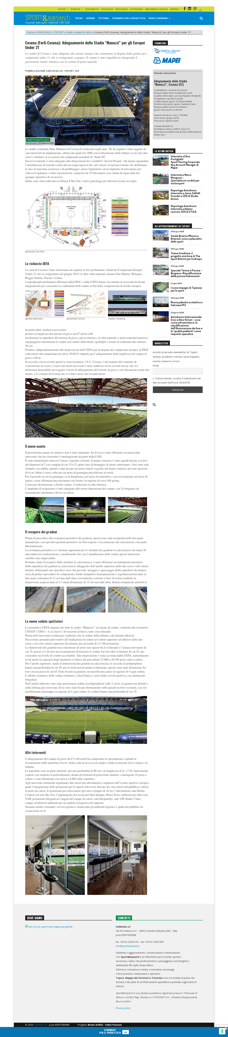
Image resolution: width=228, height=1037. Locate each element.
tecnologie (107, 9)
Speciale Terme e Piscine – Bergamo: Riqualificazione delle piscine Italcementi (186, 273)
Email (156, 365)
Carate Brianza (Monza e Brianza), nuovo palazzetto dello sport (186, 238)
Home (30, 32)
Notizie (62, 9)
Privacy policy (123, 1008)
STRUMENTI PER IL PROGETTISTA (128, 18)
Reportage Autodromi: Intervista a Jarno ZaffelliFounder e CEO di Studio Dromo (185, 194)
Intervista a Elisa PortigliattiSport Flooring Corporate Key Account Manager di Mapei (185, 162)
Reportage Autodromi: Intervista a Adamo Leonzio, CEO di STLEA (184, 208)
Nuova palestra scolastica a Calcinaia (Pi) (186, 304)
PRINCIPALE (44, 32)
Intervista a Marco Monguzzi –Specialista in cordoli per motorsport (185, 179)
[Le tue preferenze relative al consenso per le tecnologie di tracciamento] (222, 1031)
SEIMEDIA (174, 9)
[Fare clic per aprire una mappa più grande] (68, 958)
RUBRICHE (75, 9)
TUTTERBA (103, 18)
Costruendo (136, 9)
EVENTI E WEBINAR (158, 18)
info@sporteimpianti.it (128, 946)
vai (125, 1031)
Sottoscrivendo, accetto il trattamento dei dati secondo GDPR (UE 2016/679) (177, 380)
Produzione (121, 9)
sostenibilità (92, 9)
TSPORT (79, 18)
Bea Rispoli (31, 143)
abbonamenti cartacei (156, 9)
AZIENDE (90, 18)
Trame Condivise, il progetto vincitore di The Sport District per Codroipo (186, 256)
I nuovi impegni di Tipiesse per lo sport (186, 289)
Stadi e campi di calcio (78, 32)
